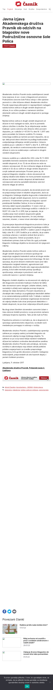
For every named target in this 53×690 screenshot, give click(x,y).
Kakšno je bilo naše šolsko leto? (34, 625)
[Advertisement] (26, 499)
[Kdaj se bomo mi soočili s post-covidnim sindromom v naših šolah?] (11, 647)
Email (14, 611)
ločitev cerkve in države (29, 390)
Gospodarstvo (41, 9)
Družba (31, 9)
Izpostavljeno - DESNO (24, 387)
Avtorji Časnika (10, 387)
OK (27, 686)
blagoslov (8, 390)
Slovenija (18, 9)
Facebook (4, 611)
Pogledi (10, 9)
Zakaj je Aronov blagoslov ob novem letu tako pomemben (36, 653)
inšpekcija (16, 390)
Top (3, 9)
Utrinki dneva (38, 387)
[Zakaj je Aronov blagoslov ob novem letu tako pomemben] (11, 660)
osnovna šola (43, 390)
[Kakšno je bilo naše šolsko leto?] (9, 633)
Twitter (9, 611)
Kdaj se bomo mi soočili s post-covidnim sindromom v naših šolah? (35, 640)
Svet (25, 9)
